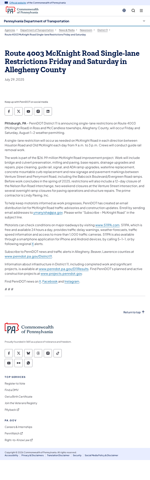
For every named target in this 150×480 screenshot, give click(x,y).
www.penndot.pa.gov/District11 (28, 256)
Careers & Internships (18, 427)
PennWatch (12, 433)
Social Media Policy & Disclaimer (101, 455)
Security (77, 455)
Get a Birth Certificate (18, 396)
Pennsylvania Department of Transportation (36, 21)
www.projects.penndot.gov (61, 273)
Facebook (50, 281)
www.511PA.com (107, 225)
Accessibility (11, 455)
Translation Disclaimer (58, 455)
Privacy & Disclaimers (32, 455)
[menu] (141, 10)
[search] (133, 10)
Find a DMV (12, 390)
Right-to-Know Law (17, 440)
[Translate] (124, 10)
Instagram (71, 281)
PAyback (10, 409)
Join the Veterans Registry (21, 403)
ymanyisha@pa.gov (47, 212)
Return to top (132, 312)
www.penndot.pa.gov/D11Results (63, 269)
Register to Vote (15, 383)
